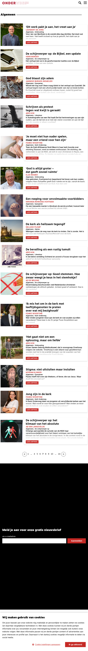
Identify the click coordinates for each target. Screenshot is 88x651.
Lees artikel (32, 43)
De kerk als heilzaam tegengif (45, 224)
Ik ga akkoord (75, 644)
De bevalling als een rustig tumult (48, 249)
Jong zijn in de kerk (38, 394)
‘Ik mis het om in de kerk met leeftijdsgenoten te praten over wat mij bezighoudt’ (45, 307)
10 (52, 454)
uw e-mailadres (9, 536)
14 (59, 454)
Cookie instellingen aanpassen (47, 644)
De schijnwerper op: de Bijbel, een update (53, 54)
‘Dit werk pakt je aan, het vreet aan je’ (51, 27)
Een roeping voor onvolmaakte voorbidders (55, 199)
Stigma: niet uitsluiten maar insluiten (50, 369)
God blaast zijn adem (40, 78)
